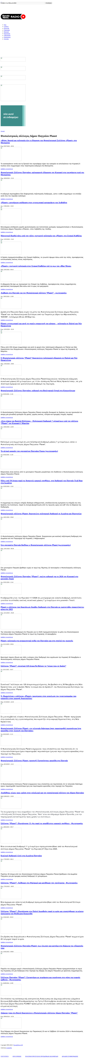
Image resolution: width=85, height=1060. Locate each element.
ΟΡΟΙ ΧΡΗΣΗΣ (17, 1056)
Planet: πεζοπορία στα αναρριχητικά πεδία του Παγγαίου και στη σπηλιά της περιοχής (37, 641)
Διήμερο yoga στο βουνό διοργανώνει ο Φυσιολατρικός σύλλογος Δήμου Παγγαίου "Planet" (39, 1013)
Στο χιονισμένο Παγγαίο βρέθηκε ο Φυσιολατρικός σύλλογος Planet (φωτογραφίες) (36, 545)
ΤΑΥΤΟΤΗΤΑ (5, 1056)
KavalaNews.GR (18, 1045)
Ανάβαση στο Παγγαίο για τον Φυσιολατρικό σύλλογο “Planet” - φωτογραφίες (34, 293)
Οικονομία (7, 30)
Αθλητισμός (7, 35)
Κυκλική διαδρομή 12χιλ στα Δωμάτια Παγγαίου (21, 856)
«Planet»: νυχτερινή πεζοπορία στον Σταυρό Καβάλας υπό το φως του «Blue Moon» (36, 266)
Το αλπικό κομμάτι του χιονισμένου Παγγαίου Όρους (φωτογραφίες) (29, 451)
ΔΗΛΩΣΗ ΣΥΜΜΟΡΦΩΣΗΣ (70, 1056)
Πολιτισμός (7, 33)
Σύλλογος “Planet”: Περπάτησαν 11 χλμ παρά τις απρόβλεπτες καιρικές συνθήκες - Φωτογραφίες (42, 823)
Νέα (5, 25)
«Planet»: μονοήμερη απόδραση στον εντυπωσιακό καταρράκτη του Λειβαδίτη (34, 202)
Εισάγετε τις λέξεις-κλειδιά (8, 3)
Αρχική (3, 131)
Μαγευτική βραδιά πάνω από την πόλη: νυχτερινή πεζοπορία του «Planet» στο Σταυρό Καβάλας (41, 236)
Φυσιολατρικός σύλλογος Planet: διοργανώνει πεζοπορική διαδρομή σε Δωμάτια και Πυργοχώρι (41, 514)
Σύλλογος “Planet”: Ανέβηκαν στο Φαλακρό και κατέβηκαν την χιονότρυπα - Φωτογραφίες (39, 883)
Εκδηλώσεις (7, 37)
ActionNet (9, 1048)
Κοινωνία (6, 28)
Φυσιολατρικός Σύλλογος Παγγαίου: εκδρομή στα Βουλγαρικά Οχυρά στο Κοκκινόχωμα (38, 390)
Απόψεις (6, 26)
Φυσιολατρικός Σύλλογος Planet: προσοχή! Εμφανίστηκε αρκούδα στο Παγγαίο (34, 760)
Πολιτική (6, 32)
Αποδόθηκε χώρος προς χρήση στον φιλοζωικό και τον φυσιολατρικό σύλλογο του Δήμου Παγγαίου (42, 793)
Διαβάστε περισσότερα (7, 169)
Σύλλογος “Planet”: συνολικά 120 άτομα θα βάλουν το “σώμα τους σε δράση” (33, 666)
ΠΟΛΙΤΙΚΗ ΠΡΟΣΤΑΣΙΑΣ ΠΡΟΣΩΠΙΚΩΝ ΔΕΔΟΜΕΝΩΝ (41, 1056)
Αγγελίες (6, 39)
